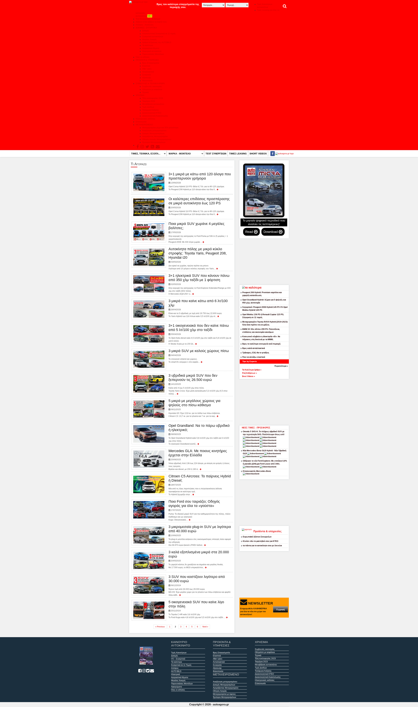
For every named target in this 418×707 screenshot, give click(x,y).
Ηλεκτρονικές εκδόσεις (145, 119)
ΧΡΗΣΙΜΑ (140, 95)
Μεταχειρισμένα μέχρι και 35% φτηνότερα (160, 127)
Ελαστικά (146, 66)
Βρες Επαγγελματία (150, 63)
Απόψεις (175, 668)
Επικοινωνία (141, 122)
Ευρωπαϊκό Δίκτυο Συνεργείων (257, 537)
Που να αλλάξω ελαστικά (253, 357)
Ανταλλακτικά (148, 72)
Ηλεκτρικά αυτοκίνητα (151, 51)
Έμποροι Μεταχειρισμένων (153, 142)
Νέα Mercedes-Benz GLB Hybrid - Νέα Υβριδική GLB (264, 452)
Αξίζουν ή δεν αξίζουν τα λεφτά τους (151, 22)
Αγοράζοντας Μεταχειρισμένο (155, 136)
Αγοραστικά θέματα (150, 48)
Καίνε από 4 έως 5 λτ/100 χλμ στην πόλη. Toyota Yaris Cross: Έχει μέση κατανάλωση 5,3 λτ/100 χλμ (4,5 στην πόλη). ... (198, 384)
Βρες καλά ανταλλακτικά (253, 348)
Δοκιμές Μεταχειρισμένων (153, 133)
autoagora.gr (221, 704)
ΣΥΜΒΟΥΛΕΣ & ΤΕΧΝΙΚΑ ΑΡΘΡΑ (150, 83)
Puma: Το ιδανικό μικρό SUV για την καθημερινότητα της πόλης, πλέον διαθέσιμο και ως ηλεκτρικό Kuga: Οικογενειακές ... (199, 510)
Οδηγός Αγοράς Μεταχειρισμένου (156, 139)
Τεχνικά (145, 92)
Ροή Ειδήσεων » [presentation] (249, 373)
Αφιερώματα (176, 687)
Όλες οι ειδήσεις (143, 57)
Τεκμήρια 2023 (261, 661)
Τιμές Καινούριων (178, 653)
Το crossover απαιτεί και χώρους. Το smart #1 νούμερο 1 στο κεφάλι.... (199, 356)
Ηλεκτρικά (175, 674)
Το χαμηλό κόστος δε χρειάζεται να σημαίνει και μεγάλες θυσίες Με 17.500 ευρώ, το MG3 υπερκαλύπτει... (199, 559)
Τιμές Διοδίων (148, 107)
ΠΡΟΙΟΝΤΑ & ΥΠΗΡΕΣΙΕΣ (147, 60)
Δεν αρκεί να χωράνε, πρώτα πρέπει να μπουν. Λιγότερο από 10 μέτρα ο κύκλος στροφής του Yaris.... (198, 258)
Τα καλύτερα (147, 45)
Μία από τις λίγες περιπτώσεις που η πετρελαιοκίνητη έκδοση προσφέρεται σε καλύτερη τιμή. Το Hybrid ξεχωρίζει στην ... (200, 485)
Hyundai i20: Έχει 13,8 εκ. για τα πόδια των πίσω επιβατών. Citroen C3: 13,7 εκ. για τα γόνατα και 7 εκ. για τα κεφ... (194, 408)
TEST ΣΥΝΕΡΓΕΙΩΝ (216, 153)
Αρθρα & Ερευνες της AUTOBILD (156, 42)
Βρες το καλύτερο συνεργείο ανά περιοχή (261, 344)
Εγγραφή (280, 609)
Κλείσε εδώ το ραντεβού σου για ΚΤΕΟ (260, 541)
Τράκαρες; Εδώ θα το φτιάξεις (255, 353)
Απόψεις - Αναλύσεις (145, 25)
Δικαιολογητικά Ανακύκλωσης (155, 116)
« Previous (160, 627)
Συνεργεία (146, 75)
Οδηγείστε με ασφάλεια (152, 89)
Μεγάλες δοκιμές (149, 39)
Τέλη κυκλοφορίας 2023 (265, 658)
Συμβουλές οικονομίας (152, 86)
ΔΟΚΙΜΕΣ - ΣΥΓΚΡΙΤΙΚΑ (146, 28)
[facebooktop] (271, 153)
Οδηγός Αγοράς (220, 691)
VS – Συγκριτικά (178, 659)
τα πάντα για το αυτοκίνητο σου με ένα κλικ (262, 545)
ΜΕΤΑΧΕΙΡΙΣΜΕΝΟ (144, 125)
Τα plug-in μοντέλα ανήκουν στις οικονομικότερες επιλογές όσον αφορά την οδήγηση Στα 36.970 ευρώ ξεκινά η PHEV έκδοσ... (200, 535)
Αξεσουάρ (146, 78)
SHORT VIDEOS (258, 153)
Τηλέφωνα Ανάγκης (150, 110)
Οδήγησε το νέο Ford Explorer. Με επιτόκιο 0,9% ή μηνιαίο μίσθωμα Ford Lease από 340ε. (265, 462)
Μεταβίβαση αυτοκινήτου (153, 104)
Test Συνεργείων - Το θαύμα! (148, 19)
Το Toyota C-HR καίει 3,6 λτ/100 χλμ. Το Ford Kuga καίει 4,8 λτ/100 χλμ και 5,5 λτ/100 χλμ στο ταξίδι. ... (197, 609)
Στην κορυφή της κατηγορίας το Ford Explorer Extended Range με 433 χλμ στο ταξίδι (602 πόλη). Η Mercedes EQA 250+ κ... (200, 284)
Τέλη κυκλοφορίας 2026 (152, 98)
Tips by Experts (249, 361)
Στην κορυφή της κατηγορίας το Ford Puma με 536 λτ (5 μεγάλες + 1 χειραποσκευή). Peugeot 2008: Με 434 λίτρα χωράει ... (198, 232)
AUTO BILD (176, 671)
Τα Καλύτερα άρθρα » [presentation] (251, 370)
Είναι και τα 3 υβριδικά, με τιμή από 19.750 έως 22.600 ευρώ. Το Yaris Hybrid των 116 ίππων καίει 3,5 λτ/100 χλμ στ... (198, 308)
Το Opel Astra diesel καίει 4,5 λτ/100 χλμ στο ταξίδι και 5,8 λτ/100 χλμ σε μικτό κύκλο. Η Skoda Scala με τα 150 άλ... (200, 334)
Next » (205, 627)
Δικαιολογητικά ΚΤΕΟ (151, 113)
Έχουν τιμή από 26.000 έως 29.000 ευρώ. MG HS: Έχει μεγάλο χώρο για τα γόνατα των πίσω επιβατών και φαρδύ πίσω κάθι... (200, 585)
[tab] (266, 369)
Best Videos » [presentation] (248, 376)
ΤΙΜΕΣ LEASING (238, 153)
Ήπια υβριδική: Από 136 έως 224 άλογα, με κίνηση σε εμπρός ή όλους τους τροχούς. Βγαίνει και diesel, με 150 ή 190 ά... (199, 459)
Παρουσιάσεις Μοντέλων (153, 54)
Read (249, 232)
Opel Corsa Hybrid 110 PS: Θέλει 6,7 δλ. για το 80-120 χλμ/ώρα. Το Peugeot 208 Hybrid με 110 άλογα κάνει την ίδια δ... (200, 181)
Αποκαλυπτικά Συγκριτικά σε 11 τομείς (159, 33)
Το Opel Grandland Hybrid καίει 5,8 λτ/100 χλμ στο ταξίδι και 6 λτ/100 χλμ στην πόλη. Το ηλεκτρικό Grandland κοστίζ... (199, 434)
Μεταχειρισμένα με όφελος (224, 694)
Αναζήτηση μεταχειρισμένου (154, 130)
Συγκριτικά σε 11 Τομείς (181, 665)
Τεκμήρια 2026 (148, 101)
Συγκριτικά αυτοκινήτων (152, 36)
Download (271, 232)
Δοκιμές (145, 31)
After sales (147, 69)
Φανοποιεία (147, 80)
